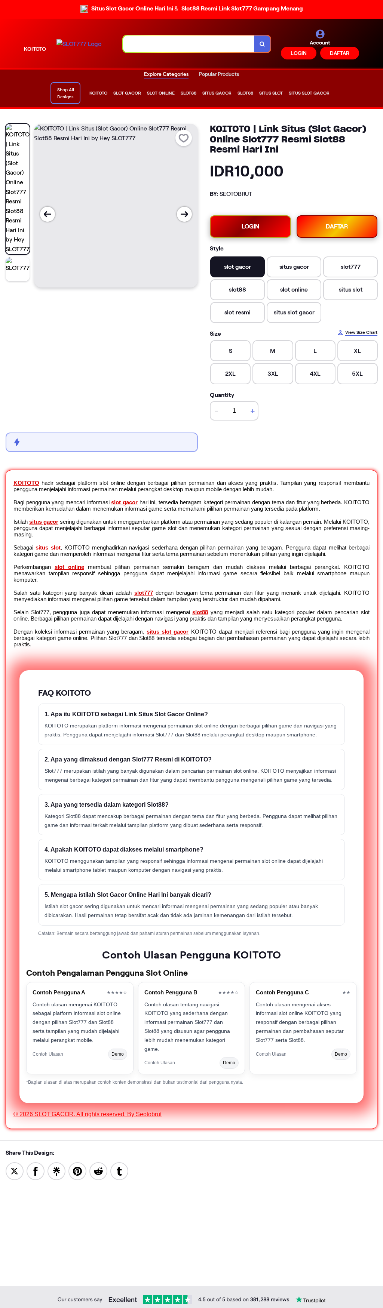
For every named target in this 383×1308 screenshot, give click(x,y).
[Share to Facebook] (36, 1171)
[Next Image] (184, 214)
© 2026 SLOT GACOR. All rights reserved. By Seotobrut (87, 1114)
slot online (69, 567)
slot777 (143, 593)
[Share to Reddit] (98, 1171)
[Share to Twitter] (15, 1171)
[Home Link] (78, 44)
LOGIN (299, 53)
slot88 (200, 612)
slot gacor (124, 502)
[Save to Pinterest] (77, 1171)
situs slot (48, 547)
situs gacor (43, 521)
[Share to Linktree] (56, 1171)
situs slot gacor (168, 631)
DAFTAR (339, 53)
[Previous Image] (47, 214)
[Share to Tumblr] (119, 1171)
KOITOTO (26, 483)
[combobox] (188, 44)
